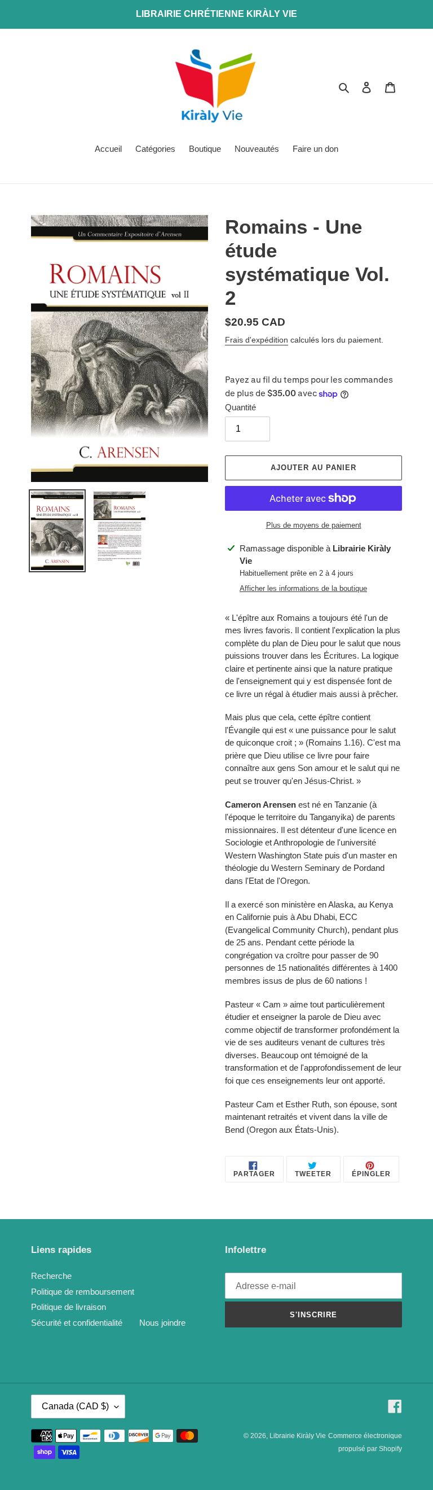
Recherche (51, 1276)
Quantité (240, 407)
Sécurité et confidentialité (76, 1322)
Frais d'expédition (256, 339)
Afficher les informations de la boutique (303, 588)
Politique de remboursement (82, 1291)
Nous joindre (162, 1322)
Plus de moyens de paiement (313, 525)
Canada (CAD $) (75, 1406)
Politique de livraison (68, 1307)
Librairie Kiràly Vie (297, 1436)
